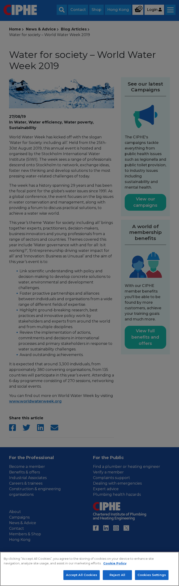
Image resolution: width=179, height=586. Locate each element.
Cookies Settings (152, 575)
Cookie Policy (115, 563)
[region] (89, 569)
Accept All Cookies (81, 575)
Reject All (117, 575)
